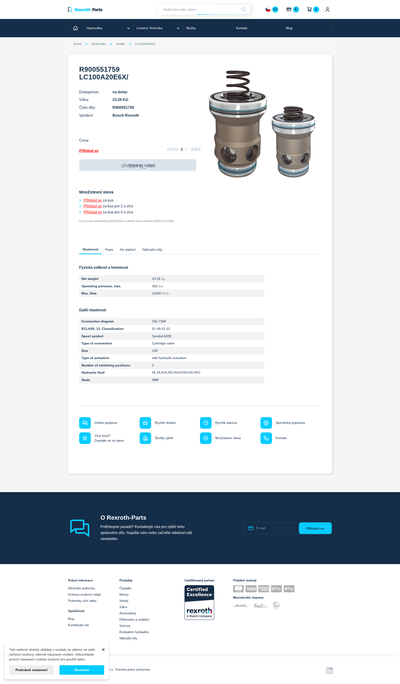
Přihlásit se (89, 151)
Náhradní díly (128, 638)
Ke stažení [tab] (128, 249)
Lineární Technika (149, 28)
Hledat (244, 9)
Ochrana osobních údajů (84, 594)
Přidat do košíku (138, 165)
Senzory (125, 626)
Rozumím (82, 670)
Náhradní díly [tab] (152, 249)
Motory (124, 594)
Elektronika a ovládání (134, 619)
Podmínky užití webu (82, 601)
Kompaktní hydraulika (134, 632)
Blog (289, 28)
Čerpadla (125, 588)
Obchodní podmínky (81, 588)
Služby (191, 28)
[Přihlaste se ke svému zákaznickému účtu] (327, 9)
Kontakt (241, 28)
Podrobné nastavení (31, 670)
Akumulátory (127, 613)
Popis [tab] (109, 249)
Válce (123, 607)
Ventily (123, 601)
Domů (76, 28)
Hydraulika (94, 28)
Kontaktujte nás (78, 625)
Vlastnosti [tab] (90, 249)
